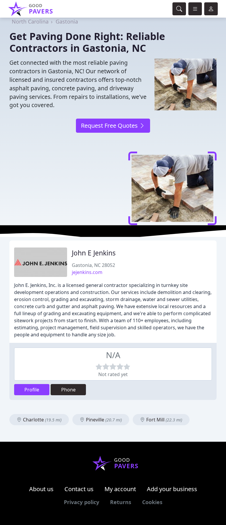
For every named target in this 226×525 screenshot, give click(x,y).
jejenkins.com (87, 272)
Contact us (79, 489)
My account (120, 489)
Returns (120, 502)
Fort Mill (163, 419)
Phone (68, 389)
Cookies (152, 502)
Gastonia (67, 21)
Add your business (172, 489)
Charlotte (42, 419)
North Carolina (30, 21)
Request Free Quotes (110, 125)
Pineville (103, 419)
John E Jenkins (94, 252)
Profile (31, 389)
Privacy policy (81, 502)
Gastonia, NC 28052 (93, 265)
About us (41, 489)
